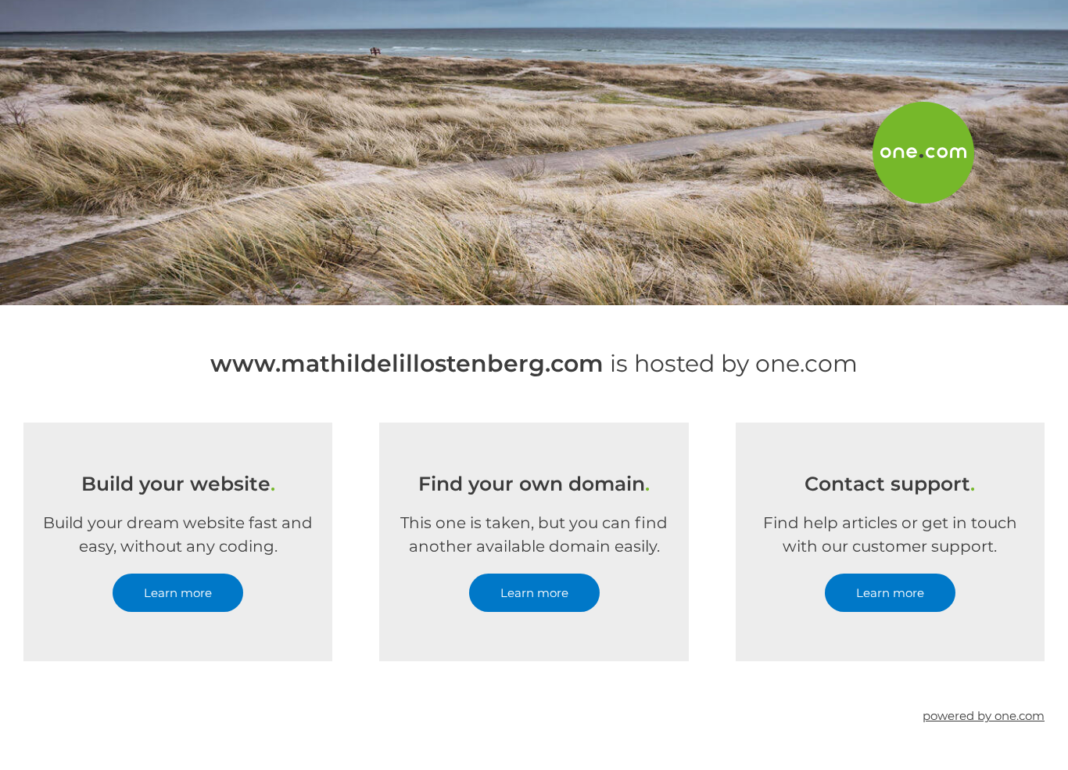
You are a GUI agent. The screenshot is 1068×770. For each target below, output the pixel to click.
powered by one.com (984, 715)
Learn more (178, 592)
